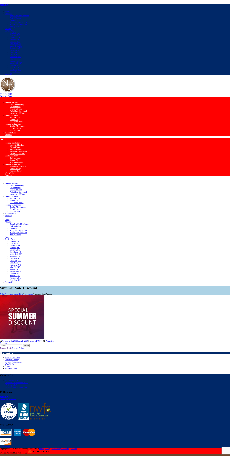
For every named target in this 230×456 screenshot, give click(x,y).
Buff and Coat (15, 117)
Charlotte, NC (15, 33)
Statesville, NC (15, 70)
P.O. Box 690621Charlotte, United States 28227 (16, 382)
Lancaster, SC (15, 50)
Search (26, 345)
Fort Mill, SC (15, 39)
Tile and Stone (15, 107)
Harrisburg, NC (15, 44)
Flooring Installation (12, 102)
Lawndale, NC (15, 52)
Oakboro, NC (15, 65)
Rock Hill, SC (15, 67)
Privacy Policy (15, 26)
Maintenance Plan (11, 368)
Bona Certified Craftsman (19, 16)
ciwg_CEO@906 (36, 341)
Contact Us (9, 74)
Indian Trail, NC (16, 46)
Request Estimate (18, 348)
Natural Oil (14, 120)
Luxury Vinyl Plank (17, 113)
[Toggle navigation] (2, 139)
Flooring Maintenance (13, 124)
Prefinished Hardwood (18, 111)
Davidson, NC (15, 37)
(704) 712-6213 (6, 94)
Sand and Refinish (16, 122)
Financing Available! (8, 399)
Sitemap (74, 449)
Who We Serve (10, 133)
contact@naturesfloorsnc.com (16, 387)
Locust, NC (14, 54)
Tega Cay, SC (15, 72)
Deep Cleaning (15, 128)
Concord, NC (15, 35)
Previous (3, 343)
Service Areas (10, 31)
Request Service (6, 348)
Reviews (8, 29)
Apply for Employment (18, 22)
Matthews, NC (15, 57)
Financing (8, 135)
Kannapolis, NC (16, 48)
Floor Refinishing (11, 115)
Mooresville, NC (16, 63)
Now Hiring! (5, 446)
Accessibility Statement (18, 24)
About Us (8, 14)
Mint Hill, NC (15, 59)
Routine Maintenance (18, 126)
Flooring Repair (16, 130)
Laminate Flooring (17, 105)
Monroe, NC (14, 61)
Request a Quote (6, 96)
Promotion (50, 341)
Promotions (14, 20)
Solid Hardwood (16, 109)
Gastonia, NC (15, 42)
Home (7, 11)
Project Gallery (15, 18)
